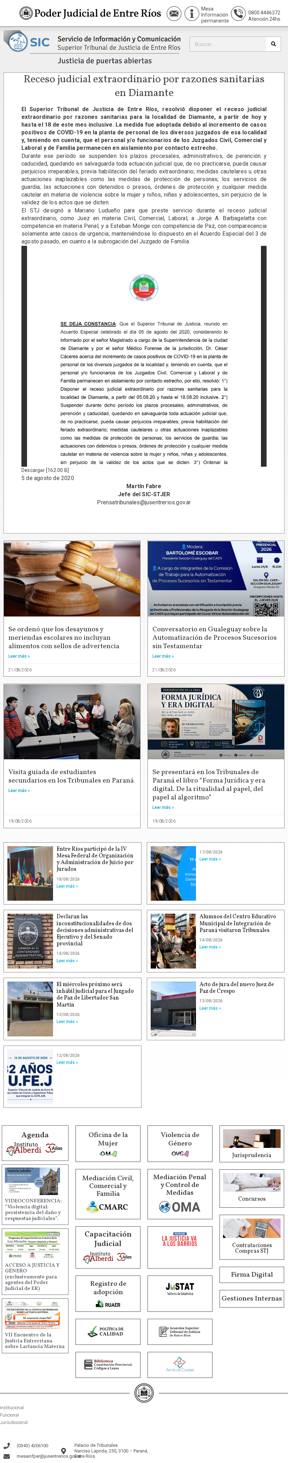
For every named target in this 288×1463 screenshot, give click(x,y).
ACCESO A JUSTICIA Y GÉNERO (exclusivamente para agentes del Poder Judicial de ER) (32, 1277)
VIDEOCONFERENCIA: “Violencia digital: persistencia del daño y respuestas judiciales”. (33, 1209)
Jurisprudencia (251, 1155)
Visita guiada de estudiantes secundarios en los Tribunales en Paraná (71, 776)
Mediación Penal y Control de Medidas (179, 1185)
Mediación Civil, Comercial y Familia (108, 1186)
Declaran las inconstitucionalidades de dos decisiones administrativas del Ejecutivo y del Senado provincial (95, 930)
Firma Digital (252, 1275)
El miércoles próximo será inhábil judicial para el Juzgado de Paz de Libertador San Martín (95, 995)
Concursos (252, 1199)
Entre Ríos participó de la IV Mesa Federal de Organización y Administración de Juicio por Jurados (95, 859)
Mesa (207, 9)
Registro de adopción (108, 1288)
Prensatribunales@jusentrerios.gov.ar (144, 502)
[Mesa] (191, 13)
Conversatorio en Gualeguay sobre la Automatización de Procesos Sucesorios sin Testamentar (214, 638)
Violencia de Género (180, 1139)
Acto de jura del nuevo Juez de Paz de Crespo (236, 988)
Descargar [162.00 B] (45, 470)
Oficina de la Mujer (108, 1139)
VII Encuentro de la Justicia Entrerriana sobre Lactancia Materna (35, 1340)
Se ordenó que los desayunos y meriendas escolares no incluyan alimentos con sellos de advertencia (63, 638)
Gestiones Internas (252, 1299)
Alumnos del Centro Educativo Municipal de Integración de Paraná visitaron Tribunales (237, 923)
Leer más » (19, 656)
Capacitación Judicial (108, 1239)
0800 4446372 (264, 12)
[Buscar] (273, 44)
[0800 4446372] (238, 13)
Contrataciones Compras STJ (252, 1248)
